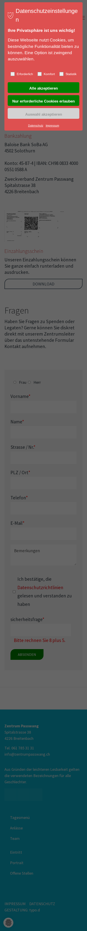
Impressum (52, 125)
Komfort (49, 74)
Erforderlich (25, 74)
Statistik (71, 74)
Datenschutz (35, 125)
